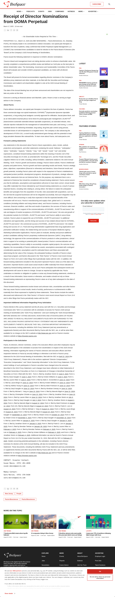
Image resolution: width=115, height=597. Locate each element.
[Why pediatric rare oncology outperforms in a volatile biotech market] (104, 148)
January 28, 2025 (40, 426)
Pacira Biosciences (11, 499)
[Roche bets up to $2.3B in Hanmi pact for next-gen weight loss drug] (104, 100)
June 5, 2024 (63, 374)
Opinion (81, 144)
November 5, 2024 (24, 418)
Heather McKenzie (83, 75)
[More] (22, 11)
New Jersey (9, 493)
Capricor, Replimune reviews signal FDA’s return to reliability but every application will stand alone (88, 135)
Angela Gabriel (23, 537)
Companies (59, 11)
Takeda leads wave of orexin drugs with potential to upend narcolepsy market (87, 173)
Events (41, 11)
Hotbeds (71, 11)
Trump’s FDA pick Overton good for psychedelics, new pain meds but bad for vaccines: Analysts (88, 160)
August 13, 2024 (42, 406)
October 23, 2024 (57, 415)
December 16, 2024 (64, 418)
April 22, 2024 (64, 356)
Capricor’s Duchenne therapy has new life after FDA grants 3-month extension (88, 72)
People (19, 493)
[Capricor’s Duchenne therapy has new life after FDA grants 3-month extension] (104, 72)
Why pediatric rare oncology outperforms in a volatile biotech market (88, 148)
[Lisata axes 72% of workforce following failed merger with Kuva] (98, 522)
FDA (80, 68)
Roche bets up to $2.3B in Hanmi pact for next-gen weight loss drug (88, 100)
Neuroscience (83, 169)
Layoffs (88, 531)
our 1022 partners (16, 571)
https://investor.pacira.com (27, 336)
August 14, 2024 (48, 409)
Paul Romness (82, 152)
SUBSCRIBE (96, 4)
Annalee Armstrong (83, 189)
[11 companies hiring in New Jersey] (43, 522)
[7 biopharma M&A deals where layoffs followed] (16, 522)
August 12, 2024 (38, 403)
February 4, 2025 (10, 429)
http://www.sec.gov (44, 333)
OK (100, 571)
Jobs (50, 11)
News (19, 11)
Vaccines (82, 109)
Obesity (81, 96)
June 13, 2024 (64, 380)
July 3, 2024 (36, 400)
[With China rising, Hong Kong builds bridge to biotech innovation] (104, 185)
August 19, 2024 (12, 412)
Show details (9, 593)
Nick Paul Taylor (83, 176)
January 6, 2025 (28, 421)
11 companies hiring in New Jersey (42, 533)
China (81, 181)
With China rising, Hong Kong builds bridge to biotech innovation (87, 185)
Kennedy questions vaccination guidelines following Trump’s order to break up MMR (88, 112)
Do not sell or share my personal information (100, 577)
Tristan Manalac (83, 104)
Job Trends (7, 531)
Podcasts (31, 11)
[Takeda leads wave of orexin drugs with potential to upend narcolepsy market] (104, 173)
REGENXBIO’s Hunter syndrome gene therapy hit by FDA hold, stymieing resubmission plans (88, 84)
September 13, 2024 (19, 415)
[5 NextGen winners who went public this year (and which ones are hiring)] (71, 522)
